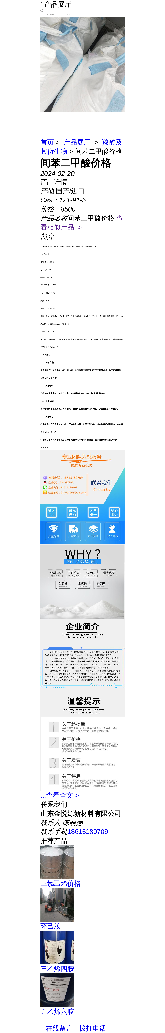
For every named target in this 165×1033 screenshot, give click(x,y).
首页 (47, 142)
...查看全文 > (59, 795)
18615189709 (87, 831)
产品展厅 (77, 142)
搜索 (68, 15)
